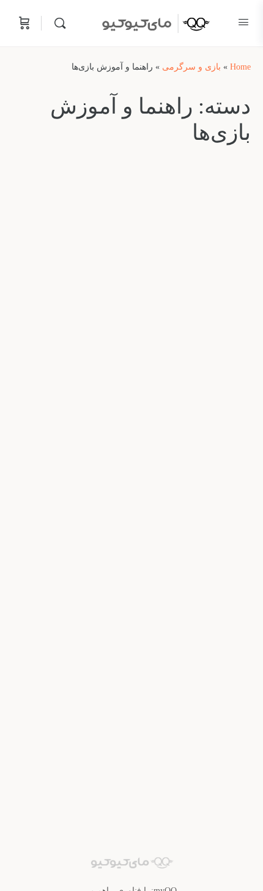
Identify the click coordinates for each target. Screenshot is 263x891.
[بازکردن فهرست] (243, 22)
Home (240, 66)
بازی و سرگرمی (191, 66)
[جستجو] (56, 23)
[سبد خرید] (23, 23)
